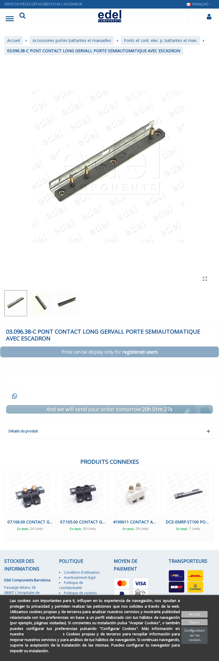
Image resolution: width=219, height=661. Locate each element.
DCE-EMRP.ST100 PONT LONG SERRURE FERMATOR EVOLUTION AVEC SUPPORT (188, 522)
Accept (194, 614)
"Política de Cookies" (44, 633)
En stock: (23, 529)
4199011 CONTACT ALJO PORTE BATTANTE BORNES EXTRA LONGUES (135, 522)
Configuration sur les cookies (194, 635)
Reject (194, 622)
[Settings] (209, 16)
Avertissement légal (80, 577)
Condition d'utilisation (82, 572)
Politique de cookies (80, 593)
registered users (140, 352)
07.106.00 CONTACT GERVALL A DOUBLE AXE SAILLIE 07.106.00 (29, 522)
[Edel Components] (109, 16)
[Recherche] (22, 16)
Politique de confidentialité (71, 585)
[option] (30, 506)
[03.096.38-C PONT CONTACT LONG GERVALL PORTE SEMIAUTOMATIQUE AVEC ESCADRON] (204, 278)
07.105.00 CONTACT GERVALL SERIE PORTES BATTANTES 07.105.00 (82, 522)
